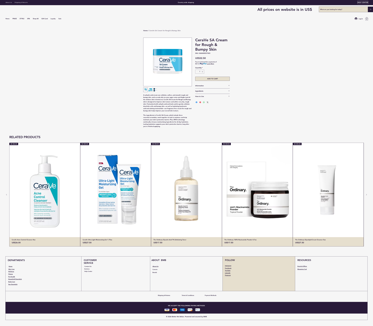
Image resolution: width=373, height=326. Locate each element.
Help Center (88, 271)
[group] (186, 195)
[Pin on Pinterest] (200, 102)
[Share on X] (207, 102)
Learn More (210, 64)
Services (86, 269)
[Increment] (202, 72)
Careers (155, 269)
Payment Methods (210, 295)
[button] (35, 19)
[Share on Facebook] (196, 102)
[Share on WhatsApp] (204, 102)
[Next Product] (366, 194)
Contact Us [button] (87, 266)
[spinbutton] (199, 72)
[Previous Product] (6, 194)
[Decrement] (197, 72)
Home (145, 31)
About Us (9, 2)
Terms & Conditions (188, 295)
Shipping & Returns (164, 295)
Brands (155, 272)
